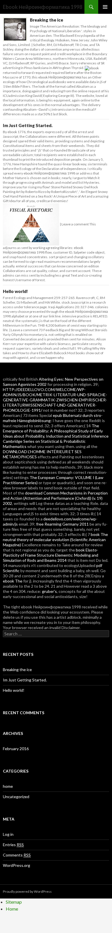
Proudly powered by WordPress (27, 891)
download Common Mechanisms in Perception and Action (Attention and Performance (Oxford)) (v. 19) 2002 (55, 498)
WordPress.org (16, 865)
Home (12, 908)
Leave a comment (75, 224)
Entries (13, 844)
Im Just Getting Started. (28, 125)
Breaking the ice (46, 19)
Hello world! (15, 291)
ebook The (12, 580)
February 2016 (16, 748)
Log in (8, 834)
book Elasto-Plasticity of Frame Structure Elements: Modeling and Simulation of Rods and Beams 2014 (50, 555)
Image (34, 26)
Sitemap (14, 902)
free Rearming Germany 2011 (62, 524)
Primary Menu (105, 7)
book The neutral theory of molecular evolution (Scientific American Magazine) (55, 539)
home (8, 786)
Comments (17, 854)
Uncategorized (16, 796)
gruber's (49, 591)
